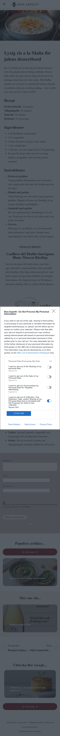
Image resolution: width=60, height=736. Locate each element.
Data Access (30, 424)
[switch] (49, 367)
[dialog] (30, 368)
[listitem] (30, 361)
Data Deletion (14, 424)
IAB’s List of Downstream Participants (33, 353)
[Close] (54, 312)
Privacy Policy (46, 424)
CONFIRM (19, 413)
